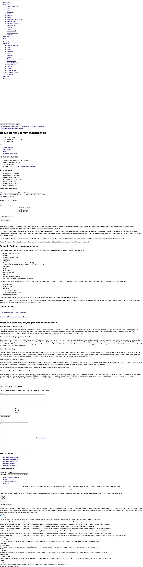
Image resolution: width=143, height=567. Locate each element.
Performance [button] (4, 543)
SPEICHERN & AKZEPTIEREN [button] (9, 566)
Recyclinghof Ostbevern (10, 465)
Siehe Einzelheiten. (112, 493)
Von (1, 192)
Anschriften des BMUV (20, 317)
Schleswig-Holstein (12, 33)
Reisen (2, 194)
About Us (6, 483)
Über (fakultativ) (23, 192)
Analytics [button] (2, 549)
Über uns (6, 37)
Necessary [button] (3, 514)
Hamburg (9, 16)
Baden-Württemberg (12, 6)
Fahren (8, 194)
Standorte (6, 4)
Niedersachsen (11, 21)
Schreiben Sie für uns (9, 481)
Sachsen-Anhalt (11, 31)
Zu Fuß (43, 194)
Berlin (8, 10)
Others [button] (2, 560)
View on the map (41, 438)
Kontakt (5, 479)
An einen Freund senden (10, 153)
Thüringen (10, 35)
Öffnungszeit (7, 149)
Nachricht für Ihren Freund (7, 217)
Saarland (9, 27)
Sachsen (9, 29)
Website (17, 413)
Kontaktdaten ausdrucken (7, 128)
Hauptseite (6, 2)
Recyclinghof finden (7, 312)
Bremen (9, 14)
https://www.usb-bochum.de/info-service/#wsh (22, 166)
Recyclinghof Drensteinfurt (11, 457)
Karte (4, 151)
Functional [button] (3, 537)
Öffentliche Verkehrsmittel (31, 194)
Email (17, 411)
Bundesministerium (20, 312)
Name (17, 409)
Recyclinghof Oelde (9, 463)
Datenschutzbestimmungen (11, 477)
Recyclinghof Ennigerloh (10, 461)
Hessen (9, 17)
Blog (4, 38)
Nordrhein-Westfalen (13, 23)
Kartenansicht (19, 128)
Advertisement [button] (4, 555)
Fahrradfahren (17, 194)
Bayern (9, 8)
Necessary (5, 516)
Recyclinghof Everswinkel (11, 459)
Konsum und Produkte (6, 317)
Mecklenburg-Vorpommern (14, 19)
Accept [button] (121, 493)
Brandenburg (10, 12)
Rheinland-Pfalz (11, 25)
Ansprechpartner (8, 148)
